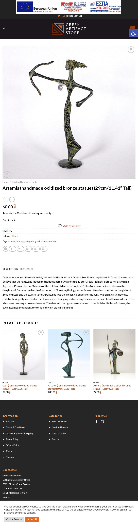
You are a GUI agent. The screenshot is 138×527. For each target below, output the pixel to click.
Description (10, 269)
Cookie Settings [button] (14, 519)
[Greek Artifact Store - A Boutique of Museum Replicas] (69, 28)
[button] (133, 33)
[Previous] (2, 364)
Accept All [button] (32, 519)
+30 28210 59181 (74, 16)
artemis (11, 241)
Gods (34, 182)
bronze (19, 241)
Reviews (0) (26, 269)
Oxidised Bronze (20, 182)
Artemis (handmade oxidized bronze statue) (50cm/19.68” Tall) (67, 387)
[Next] (135, 364)
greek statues (41, 241)
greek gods (28, 241)
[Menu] (4, 28)
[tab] (10, 269)
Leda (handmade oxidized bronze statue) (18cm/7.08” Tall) (20, 387)
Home (6, 182)
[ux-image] (68, 7)
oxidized (52, 241)
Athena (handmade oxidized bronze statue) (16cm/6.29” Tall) (112, 387)
